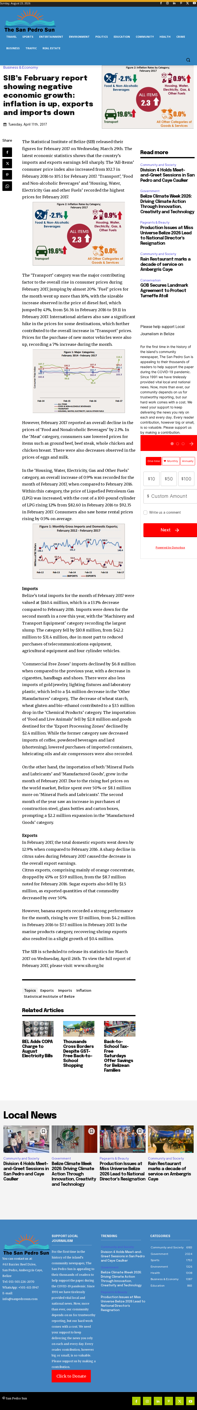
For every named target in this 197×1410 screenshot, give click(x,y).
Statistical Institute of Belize (49, 996)
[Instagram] (167, 3)
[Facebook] (161, 3)
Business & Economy (20, 67)
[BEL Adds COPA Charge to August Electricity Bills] (38, 1029)
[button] (188, 60)
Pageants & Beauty (154, 222)
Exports (47, 990)
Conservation (150, 280)
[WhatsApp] (7, 186)
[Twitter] (187, 3)
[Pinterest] (181, 3)
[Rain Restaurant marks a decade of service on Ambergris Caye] (171, 1139)
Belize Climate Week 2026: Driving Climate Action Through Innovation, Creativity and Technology (74, 1174)
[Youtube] (194, 3)
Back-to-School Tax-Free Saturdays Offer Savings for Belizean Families (118, 1056)
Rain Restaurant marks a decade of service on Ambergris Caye (165, 264)
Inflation (83, 990)
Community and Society (158, 165)
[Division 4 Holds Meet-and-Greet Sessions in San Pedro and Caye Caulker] (26, 1139)
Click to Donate (71, 1376)
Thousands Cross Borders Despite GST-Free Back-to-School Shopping (78, 1054)
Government (150, 191)
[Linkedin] (174, 3)
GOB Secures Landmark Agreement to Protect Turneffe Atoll (164, 290)
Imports (65, 990)
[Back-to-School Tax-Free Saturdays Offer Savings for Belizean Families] (119, 1029)
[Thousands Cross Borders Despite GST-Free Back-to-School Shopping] (79, 1029)
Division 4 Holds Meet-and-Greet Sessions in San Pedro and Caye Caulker (167, 175)
